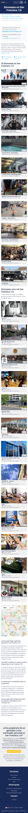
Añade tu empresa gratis (14, 779)
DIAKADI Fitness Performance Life (11, 196)
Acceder (14, 777)
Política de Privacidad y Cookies (14, 792)
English (21, 807)
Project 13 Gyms (6, 109)
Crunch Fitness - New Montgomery (11, 174)
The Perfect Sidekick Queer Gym (11, 458)
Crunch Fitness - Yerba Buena (10, 153)
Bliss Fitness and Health (8, 551)
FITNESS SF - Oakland (8, 481)
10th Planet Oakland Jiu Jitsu (10, 365)
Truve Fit (4, 388)
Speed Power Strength (8, 528)
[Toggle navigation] (25, 2)
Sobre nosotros (14, 775)
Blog (14, 781)
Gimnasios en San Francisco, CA (11, 31)
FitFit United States (6, 15)
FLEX (3, 504)
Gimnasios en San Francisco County (13, 18)
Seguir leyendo (5, 53)
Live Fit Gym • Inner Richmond (10, 240)
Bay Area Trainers (7, 597)
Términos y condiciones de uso (14, 788)
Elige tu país (10, 807)
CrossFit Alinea (6, 261)
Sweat (3, 574)
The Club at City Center (8, 341)
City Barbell (5, 283)
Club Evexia (5, 434)
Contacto (14, 799)
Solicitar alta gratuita (14, 751)
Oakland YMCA (5, 411)
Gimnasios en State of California (12, 17)
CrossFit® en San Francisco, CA (11, 38)
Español (16, 807)
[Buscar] (21, 2)
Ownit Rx (4, 318)
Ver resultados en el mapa (14, 621)
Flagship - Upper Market (8, 218)
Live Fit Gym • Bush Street (9, 131)
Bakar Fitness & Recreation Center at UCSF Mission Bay (14, 86)
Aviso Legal (14, 790)
